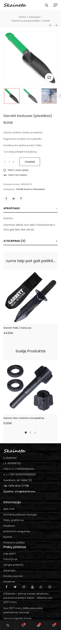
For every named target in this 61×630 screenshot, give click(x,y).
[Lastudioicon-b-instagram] (24, 587)
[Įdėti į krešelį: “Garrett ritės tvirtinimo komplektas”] (23, 411)
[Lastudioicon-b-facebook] (6, 587)
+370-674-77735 (18, 486)
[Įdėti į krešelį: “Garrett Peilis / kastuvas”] (23, 321)
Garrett (19, 189)
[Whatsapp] (41, 587)
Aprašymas (11, 208)
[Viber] (50, 587)
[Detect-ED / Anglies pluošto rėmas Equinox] (51, 25)
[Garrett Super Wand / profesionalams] (56, 25)
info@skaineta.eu (25, 491)
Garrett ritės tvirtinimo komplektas (23, 418)
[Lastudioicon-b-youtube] (32, 587)
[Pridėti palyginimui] (38, 321)
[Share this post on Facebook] (6, 198)
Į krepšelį (30, 161)
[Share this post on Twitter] (13, 198)
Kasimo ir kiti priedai (34, 189)
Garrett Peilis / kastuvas (17, 328)
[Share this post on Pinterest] (21, 198)
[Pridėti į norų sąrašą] (30, 321)
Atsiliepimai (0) (14, 241)
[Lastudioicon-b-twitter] (15, 587)
